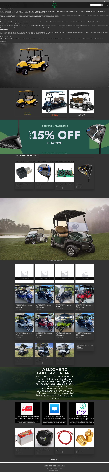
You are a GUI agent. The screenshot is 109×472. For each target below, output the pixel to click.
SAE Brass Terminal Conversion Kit (83, 448)
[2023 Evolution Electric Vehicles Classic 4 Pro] (84, 294)
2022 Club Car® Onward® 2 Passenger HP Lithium (24, 359)
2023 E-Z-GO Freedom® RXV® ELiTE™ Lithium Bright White (43, 359)
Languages (54, 1)
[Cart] (107, 5)
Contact (17, 5)
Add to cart (19, 309)
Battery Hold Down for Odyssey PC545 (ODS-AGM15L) (23, 449)
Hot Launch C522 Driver (40, 184)
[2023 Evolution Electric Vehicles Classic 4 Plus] (24, 294)
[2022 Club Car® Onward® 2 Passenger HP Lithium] (24, 350)
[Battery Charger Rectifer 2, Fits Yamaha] (24, 172)
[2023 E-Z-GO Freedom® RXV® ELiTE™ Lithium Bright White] (44, 350)
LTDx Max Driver (79, 184)
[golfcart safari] (54, 5)
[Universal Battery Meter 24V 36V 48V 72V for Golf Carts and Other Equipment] (44, 437)
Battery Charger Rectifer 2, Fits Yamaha (23, 184)
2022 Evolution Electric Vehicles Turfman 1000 (85, 346)
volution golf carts (41, 12)
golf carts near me (4, 29)
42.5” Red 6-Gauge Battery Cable (62, 448)
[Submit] (102, 5)
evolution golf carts (6, 5)
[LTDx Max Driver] (84, 172)
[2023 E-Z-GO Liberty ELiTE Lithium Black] (64, 294)
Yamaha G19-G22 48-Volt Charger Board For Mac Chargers (64, 185)
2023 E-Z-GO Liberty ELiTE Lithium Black (64, 305)
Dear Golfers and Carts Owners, (7, 8)
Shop (13, 5)
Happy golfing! (3, 41)
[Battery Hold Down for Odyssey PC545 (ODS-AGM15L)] (24, 437)
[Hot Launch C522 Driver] (44, 172)
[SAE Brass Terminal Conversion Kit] (84, 437)
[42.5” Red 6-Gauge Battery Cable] (64, 437)
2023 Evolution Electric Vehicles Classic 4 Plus (24, 306)
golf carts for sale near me (5, 36)
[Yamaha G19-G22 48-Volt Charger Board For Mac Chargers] (64, 172)
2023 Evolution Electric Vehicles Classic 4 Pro (84, 306)
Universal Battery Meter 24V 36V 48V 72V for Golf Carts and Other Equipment (44, 449)
